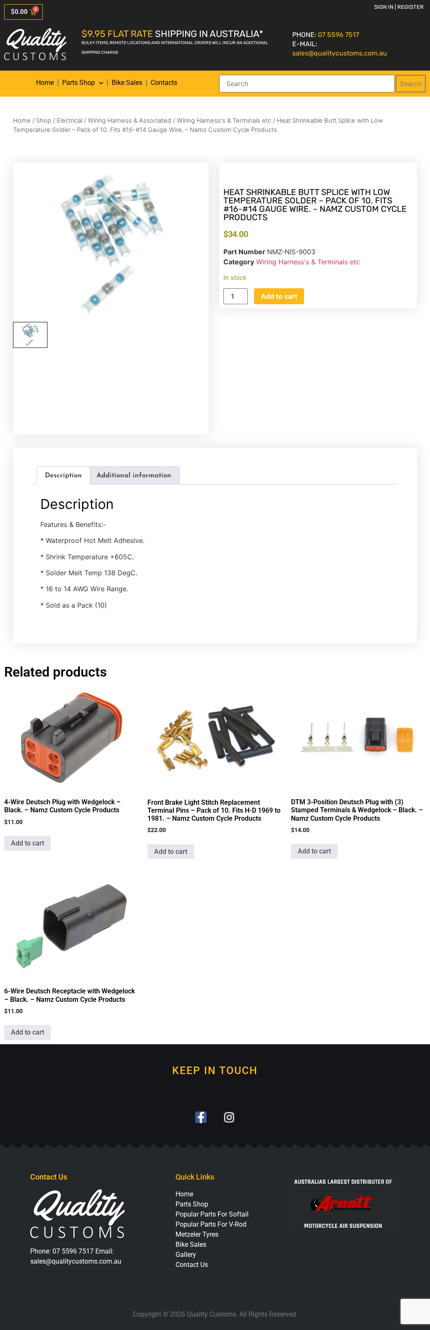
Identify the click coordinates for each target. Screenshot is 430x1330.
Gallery (186, 1255)
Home (45, 83)
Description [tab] (63, 475)
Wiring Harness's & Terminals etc (224, 120)
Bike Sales (127, 83)
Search (411, 83)
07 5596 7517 (338, 35)
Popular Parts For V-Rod (211, 1224)
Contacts (164, 83)
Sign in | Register (399, 7)
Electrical (69, 120)
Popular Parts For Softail (212, 1214)
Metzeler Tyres (197, 1234)
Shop (43, 120)
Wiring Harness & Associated (129, 120)
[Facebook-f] (201, 1117)
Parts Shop (78, 83)
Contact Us (192, 1265)
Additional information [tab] (134, 475)
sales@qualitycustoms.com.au (339, 53)
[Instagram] (229, 1117)
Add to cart (279, 296)
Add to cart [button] (27, 843)
